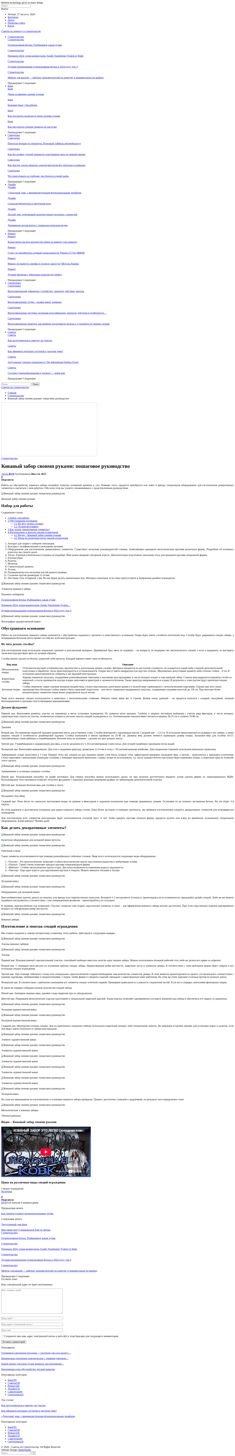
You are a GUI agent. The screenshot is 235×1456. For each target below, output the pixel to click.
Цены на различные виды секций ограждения (41, 538)
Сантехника (14, 283)
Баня (10, 86)
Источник (6, 1191)
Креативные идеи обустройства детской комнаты (28, 1369)
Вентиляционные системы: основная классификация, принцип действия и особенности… (57, 313)
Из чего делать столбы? (28, 523)
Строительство (16, 36)
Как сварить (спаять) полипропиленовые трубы (27, 1213)
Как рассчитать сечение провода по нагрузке (32, 127)
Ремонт (12, 233)
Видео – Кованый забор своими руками (37, 535)
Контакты (13, 17)
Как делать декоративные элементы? (29, 529)
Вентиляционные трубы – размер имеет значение (35, 302)
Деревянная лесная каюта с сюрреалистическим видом (37, 225)
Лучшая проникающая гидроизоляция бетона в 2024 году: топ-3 (43, 66)
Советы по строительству (15, 387)
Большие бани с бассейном (22, 105)
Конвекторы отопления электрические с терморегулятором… (34, 1358)
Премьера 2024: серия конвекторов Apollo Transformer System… (35, 605)
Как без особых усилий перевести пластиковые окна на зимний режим (46, 154)
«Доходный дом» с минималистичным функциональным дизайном (44, 192)
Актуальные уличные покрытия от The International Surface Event (43, 362)
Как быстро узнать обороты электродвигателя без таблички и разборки (46, 165)
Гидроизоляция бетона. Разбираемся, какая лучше (35, 45)
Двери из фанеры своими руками (26, 94)
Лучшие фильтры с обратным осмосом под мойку (35, 274)
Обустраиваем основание (22, 520)
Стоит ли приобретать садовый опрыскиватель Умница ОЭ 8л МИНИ (46, 252)
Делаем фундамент (26, 526)
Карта (11, 25)
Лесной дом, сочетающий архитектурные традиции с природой (42, 214)
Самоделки (14, 135)
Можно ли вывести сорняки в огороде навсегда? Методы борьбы (43, 263)
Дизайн (12, 184)
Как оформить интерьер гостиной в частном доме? (35, 351)
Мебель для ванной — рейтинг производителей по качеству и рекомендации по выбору (56, 77)
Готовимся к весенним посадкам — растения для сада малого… (36, 1353)
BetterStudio (24, 1449)
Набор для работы (18, 518)
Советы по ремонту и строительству (21, 31)
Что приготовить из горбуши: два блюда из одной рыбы (38, 176)
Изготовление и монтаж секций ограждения (33, 532)
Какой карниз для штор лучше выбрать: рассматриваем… (32, 1363)
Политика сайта (16, 23)
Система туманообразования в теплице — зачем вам (36, 373)
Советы (12, 332)
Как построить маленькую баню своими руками (34, 116)
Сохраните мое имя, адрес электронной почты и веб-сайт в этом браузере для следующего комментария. (61, 1336)
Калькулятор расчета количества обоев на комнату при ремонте (42, 242)
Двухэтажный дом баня (14, 1224)
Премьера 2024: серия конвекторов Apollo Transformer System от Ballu (45, 56)
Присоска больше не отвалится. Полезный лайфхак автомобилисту (44, 143)
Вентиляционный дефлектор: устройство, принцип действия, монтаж (46, 291)
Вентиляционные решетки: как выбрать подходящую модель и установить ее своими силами (59, 323)
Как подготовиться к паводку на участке (30, 340)
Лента (11, 20)
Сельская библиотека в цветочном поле (29, 203)
